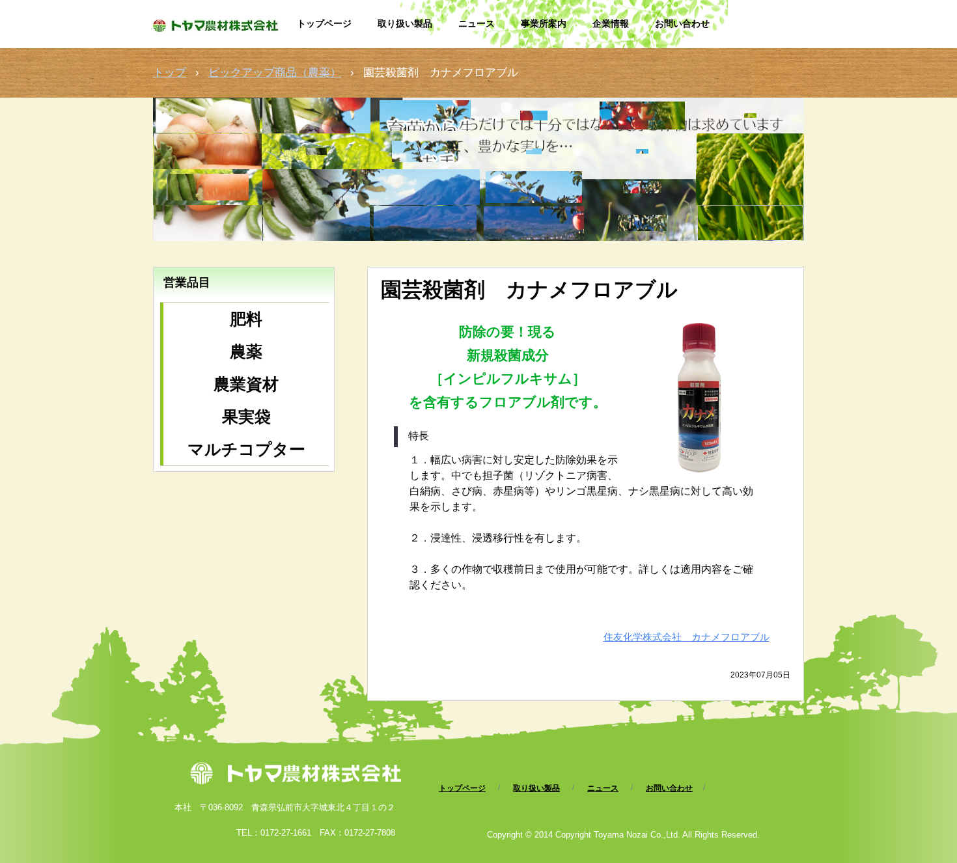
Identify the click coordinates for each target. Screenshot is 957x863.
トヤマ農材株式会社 (218, 31)
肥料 (246, 319)
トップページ (324, 23)
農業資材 (246, 384)
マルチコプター (246, 449)
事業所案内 (543, 23)
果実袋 (246, 416)
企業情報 (610, 23)
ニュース (476, 23)
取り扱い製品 (405, 23)
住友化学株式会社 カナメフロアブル (686, 636)
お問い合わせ (682, 23)
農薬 (246, 351)
